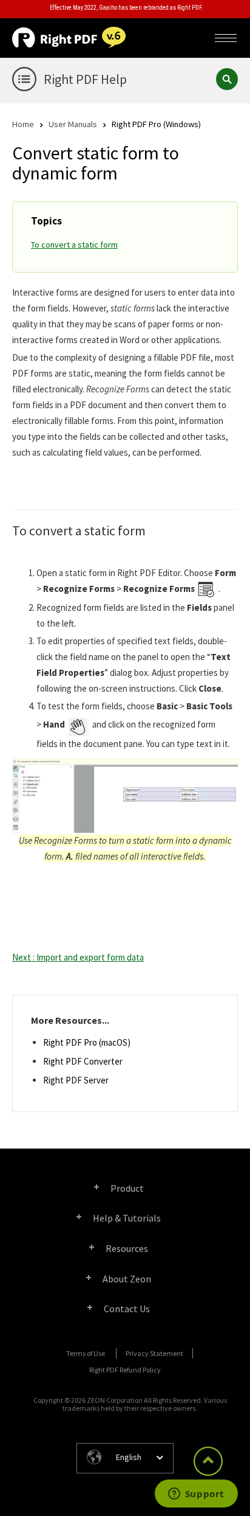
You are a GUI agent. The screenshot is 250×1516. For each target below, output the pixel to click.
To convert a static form (74, 244)
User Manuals (73, 124)
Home (23, 124)
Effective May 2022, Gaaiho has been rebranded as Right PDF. (126, 7)
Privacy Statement (154, 1353)
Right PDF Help (85, 79)
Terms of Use (85, 1353)
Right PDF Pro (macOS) (86, 1042)
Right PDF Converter (83, 1061)
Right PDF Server (76, 1080)
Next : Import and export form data (78, 957)
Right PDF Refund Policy (125, 1369)
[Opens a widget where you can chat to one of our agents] (196, 1494)
